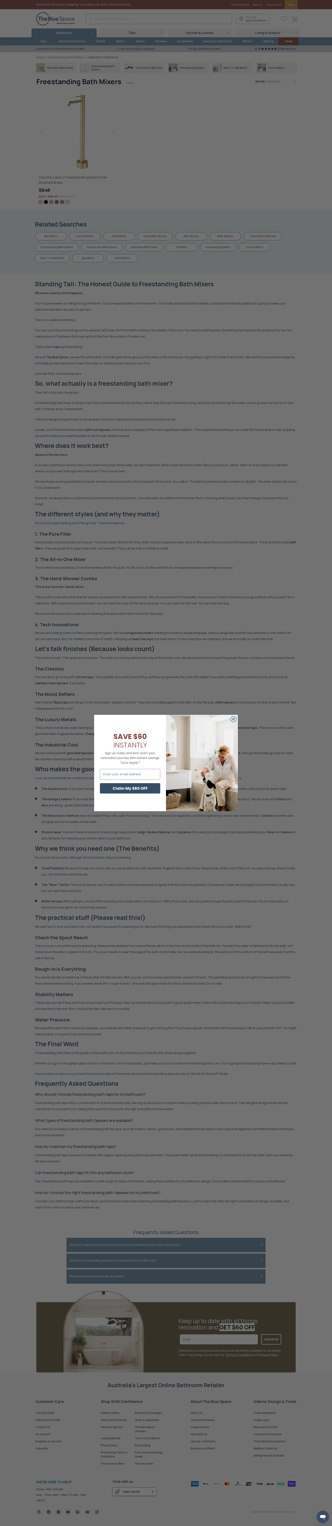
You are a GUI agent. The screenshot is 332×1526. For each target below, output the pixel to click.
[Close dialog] (233, 719)
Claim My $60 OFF (130, 788)
